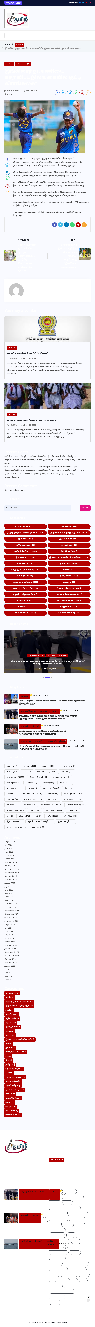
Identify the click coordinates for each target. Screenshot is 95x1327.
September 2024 (12, 921)
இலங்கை (25, 557)
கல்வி (19, 44)
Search (85, 508)
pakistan (13, 799)
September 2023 (12, 962)
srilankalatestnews (51, 805)
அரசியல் (69, 527)
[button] (43, 677)
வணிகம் (25, 607)
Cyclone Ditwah (39, 777)
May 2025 (8, 893)
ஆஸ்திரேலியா (25, 551)
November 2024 (11, 914)
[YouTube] (85, 3)
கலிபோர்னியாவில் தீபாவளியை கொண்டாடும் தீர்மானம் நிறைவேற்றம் (40, 456)
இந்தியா (68, 551)
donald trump (61, 777)
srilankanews (77, 805)
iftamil (48, 783)
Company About (58, 1148)
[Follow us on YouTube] (24, 1176)
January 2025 (10, 907)
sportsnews (72, 799)
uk (10, 816)
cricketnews (15, 777)
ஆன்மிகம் (69, 545)
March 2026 (9, 859)
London (12, 794)
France (32, 783)
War (53, 816)
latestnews (51, 788)
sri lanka (12, 805)
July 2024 (8, 928)
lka (69, 788)
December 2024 (11, 911)
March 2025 (9, 900)
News (53, 794)
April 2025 (9, 897)
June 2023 (8, 973)
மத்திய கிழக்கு (25, 594)
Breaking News (25, 527)
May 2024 (8, 935)
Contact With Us (58, 1154)
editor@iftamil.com (15, 1169)
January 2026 (10, 866)
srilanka (29, 805)
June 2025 (8, 890)
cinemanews (46, 772)
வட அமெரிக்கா (69, 601)
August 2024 (9, 924)
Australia (48, 766)
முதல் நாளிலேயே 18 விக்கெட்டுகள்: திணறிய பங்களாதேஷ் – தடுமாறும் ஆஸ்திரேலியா (40, 475)
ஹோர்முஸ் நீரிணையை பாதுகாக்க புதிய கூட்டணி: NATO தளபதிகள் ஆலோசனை (44, 470)
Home (7, 44)
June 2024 (8, 931)
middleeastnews (32, 794)
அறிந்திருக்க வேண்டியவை (25, 533)
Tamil (34, 810)
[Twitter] (82, 3)
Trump (73, 810)
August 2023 (9, 966)
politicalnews (33, 799)
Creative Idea (56, 1160)
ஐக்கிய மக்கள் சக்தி (40, 821)
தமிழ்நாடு (69, 576)
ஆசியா (25, 539)
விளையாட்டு (25, 613)
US (39, 816)
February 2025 (10, 904)
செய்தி (25, 576)
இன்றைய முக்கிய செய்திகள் (69, 557)
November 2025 (11, 873)
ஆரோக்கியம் (25, 545)
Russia (53, 799)
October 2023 (10, 959)
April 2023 (9, 980)
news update (73, 794)
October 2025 (10, 876)
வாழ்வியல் (69, 607)
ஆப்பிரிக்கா (68, 539)
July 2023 (8, 969)
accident (13, 766)
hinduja (13, 359)
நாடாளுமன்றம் (16, 827)
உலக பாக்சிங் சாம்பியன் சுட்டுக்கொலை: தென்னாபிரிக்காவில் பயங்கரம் (40, 467)
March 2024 (9, 942)
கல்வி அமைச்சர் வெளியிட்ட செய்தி (27, 353)
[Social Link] (89, 3)
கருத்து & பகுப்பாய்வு (25, 570)
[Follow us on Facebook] (57, 92)
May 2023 (8, 976)
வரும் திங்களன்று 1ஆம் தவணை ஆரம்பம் (31, 420)
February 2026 (10, 862)
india (65, 783)
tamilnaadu (53, 810)
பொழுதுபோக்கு (69, 588)
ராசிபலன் (25, 601)
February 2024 (10, 945)
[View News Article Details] (16, 18)
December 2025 (11, 869)
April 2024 (9, 938)
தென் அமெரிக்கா (25, 582)
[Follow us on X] (63, 92)
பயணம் (69, 582)
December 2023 (11, 952)
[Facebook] (79, 3)
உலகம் (25, 564)
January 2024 (10, 949)
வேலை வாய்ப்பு (69, 613)
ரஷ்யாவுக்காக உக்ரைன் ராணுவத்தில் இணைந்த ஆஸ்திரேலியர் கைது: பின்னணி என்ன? (45, 462)
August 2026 (9, 842)
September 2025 (12, 880)
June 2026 (8, 849)
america (30, 766)
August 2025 (9, 883)
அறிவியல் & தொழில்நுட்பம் (68, 533)
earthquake (14, 783)
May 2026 (8, 852)
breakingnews (68, 766)
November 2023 (11, 956)
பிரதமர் (38, 827)
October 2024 (10, 918)
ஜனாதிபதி (65, 821)
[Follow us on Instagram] (15, 1176)
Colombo (66, 772)
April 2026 (9, 855)
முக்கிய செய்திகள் (68, 594)
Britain (12, 772)
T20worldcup (15, 810)
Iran (33, 788)
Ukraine (24, 816)
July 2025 (8, 886)
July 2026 (8, 845)
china (27, 772)
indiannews (15, 788)
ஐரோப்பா (68, 564)
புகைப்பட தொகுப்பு (25, 588)
